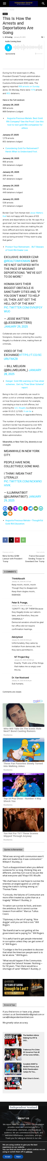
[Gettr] (25, 508)
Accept (7, 1157)
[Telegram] (30, 508)
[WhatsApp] (23, 540)
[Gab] (20, 508)
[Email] (35, 508)
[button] (43, 3)
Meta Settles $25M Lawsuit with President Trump (12, 559)
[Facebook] (5, 508)
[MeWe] (5, 513)
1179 (33, 90)
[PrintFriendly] (41, 508)
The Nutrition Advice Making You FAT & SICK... (31, 1038)
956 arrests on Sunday (29, 86)
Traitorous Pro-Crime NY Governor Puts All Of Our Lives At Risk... (31, 1052)
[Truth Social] (15, 508)
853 (8, 93)
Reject (18, 1157)
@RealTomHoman (17, 261)
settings (29, 1152)
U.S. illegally (20, 408)
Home (5, 10)
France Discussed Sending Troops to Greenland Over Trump (34, 559)
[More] (10, 513)
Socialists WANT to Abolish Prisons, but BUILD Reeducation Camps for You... (31, 1067)
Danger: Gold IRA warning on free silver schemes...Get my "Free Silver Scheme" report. (25, 384)
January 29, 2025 (16, 326)
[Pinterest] (17, 540)
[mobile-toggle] (4, 3)
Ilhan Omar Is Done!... (31, 1078)
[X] (10, 508)
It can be (27, 411)
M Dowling (8, 37)
